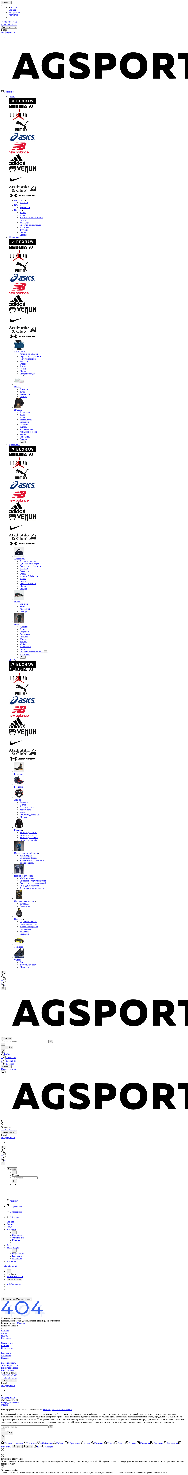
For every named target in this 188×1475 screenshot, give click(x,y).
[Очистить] (51, 1041)
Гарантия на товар (9, 1368)
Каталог (5, 1330)
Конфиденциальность (11, 1402)
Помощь (5, 1358)
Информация (7, 1348)
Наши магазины (8, 1069)
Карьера (5, 1345)
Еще (22, 442)
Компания (6, 1338)
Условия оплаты (8, 1363)
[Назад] (14, 1172)
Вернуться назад (9, 1323)
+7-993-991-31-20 (9, 22)
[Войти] (2, 976)
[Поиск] (3, 972)
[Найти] (10, 1047)
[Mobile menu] (3, 1072)
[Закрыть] (3, 1163)
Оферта (4, 1405)
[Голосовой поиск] (4, 1047)
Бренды (4, 1335)
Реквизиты (6, 1353)
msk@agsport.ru (8, 32)
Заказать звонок (9, 27)
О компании (7, 1343)
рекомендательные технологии (57, 1409)
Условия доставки (9, 1365)
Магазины (6, 1355)
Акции (4, 1333)
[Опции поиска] (3, 1044)
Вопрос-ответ (7, 1370)
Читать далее (30, 1419)
